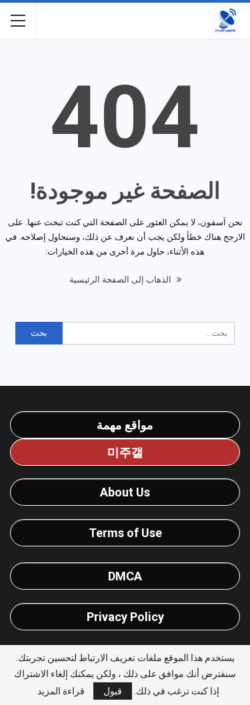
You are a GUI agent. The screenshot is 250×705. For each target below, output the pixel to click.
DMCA (125, 576)
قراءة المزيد (61, 691)
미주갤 (125, 452)
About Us (125, 492)
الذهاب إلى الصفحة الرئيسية (121, 280)
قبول (112, 691)
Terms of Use (125, 533)
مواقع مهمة (125, 425)
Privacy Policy (125, 617)
